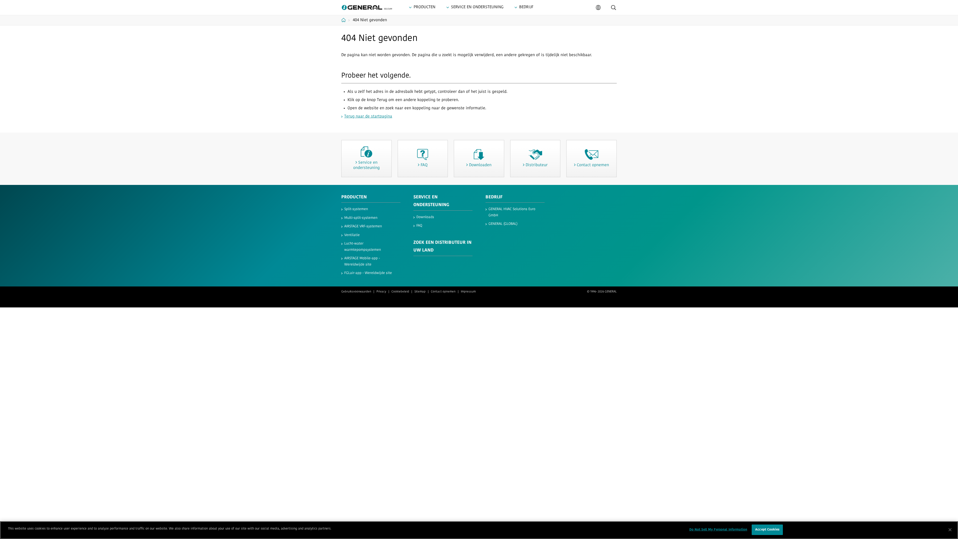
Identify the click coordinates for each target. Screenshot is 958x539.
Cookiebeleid (400, 291)
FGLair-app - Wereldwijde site (368, 273)
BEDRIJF (494, 197)
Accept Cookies (767, 529)
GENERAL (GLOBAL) (502, 224)
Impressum (468, 291)
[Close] (950, 529)
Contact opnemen (443, 291)
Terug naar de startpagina (368, 117)
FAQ (419, 226)
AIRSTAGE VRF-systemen (363, 226)
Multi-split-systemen (360, 218)
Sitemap (420, 291)
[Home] (345, 20)
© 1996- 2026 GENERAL (602, 291)
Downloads (425, 217)
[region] (479, 530)
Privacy (381, 291)
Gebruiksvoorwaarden (356, 291)
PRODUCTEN (354, 197)
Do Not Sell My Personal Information (718, 529)
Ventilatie (352, 235)
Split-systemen (356, 209)
